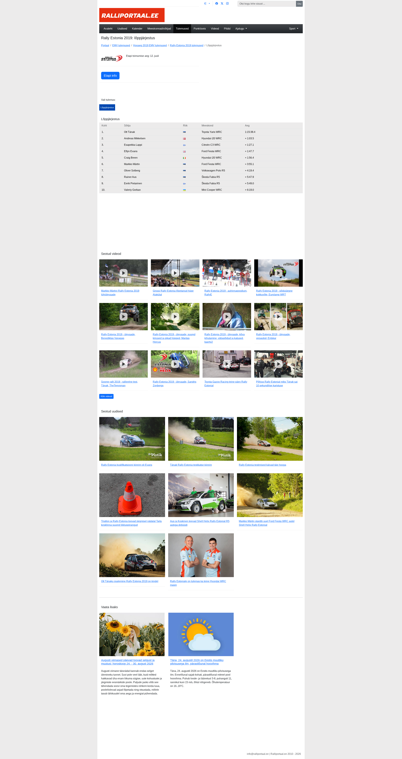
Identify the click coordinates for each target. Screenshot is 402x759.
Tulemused (182, 28)
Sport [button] (292, 28)
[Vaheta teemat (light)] (207, 3)
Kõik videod (106, 396)
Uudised (122, 28)
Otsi (299, 4)
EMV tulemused (121, 45)
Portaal (105, 45)
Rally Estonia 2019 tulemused (186, 45)
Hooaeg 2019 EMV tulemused (150, 45)
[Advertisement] (235, 15)
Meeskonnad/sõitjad (159, 28)
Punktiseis (200, 28)
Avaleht (108, 28)
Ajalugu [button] (240, 28)
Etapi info (110, 75)
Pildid (227, 28)
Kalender (137, 28)
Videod (215, 28)
